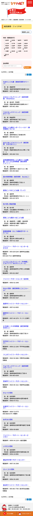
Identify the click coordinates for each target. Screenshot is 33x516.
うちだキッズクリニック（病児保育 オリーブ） (15, 113)
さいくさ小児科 (8, 469)
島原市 (19, 40)
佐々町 (26, 51)
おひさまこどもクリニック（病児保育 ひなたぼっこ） (15, 143)
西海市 (19, 45)
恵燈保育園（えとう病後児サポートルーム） (15, 232)
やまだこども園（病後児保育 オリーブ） (16, 82)
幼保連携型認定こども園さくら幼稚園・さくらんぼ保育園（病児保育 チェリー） (15, 161)
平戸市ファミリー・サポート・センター (15, 342)
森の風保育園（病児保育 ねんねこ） (16, 176)
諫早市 (26, 40)
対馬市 (26, 43)
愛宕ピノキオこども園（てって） (15, 190)
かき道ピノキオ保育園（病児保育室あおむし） (15, 327)
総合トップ (5, 19)
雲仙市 (26, 45)
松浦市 (19, 43)
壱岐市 (7, 45)
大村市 (7, 43)
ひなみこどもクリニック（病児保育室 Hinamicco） (15, 98)
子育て (10, 19)
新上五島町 (6, 55)
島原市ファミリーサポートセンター (15, 303)
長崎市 (7, 40)
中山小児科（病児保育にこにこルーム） (15, 289)
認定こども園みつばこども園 (13, 217)
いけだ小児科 (8, 446)
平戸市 (13, 43)
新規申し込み (25, 32)
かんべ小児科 (8, 393)
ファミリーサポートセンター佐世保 (15, 279)
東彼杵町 (25, 48)
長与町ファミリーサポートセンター (15, 485)
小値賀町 (18, 51)
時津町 (19, 48)
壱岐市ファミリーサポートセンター (15, 381)
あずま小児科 (8, 419)
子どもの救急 (10, 513)
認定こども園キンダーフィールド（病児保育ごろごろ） (16, 128)
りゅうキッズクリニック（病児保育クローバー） (15, 367)
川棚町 (7, 51)
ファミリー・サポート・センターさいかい (15, 436)
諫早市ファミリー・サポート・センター (15, 314)
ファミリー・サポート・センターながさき (15, 247)
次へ (30, 74)
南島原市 (6, 48)
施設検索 (15, 19)
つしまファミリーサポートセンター (15, 354)
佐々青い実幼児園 (9, 204)
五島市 (13, 45)
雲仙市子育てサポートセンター (14, 460)
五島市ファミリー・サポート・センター (15, 407)
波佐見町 (12, 51)
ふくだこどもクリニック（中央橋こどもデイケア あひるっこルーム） (15, 262)
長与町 (13, 48)
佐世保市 (12, 40)
